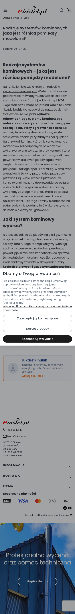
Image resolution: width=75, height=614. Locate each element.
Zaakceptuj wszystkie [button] (37, 339)
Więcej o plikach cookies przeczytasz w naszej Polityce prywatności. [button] (37, 308)
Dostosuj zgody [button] (37, 329)
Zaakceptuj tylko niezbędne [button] (37, 318)
